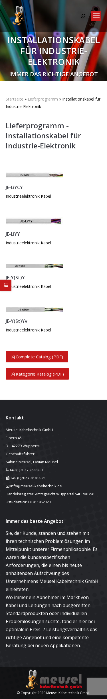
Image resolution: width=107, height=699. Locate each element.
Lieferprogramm (43, 99)
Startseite (14, 99)
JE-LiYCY (14, 187)
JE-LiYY (13, 234)
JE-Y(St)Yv (16, 321)
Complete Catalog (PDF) (39, 357)
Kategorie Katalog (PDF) (39, 374)
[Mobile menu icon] (96, 16)
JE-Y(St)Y (15, 277)
